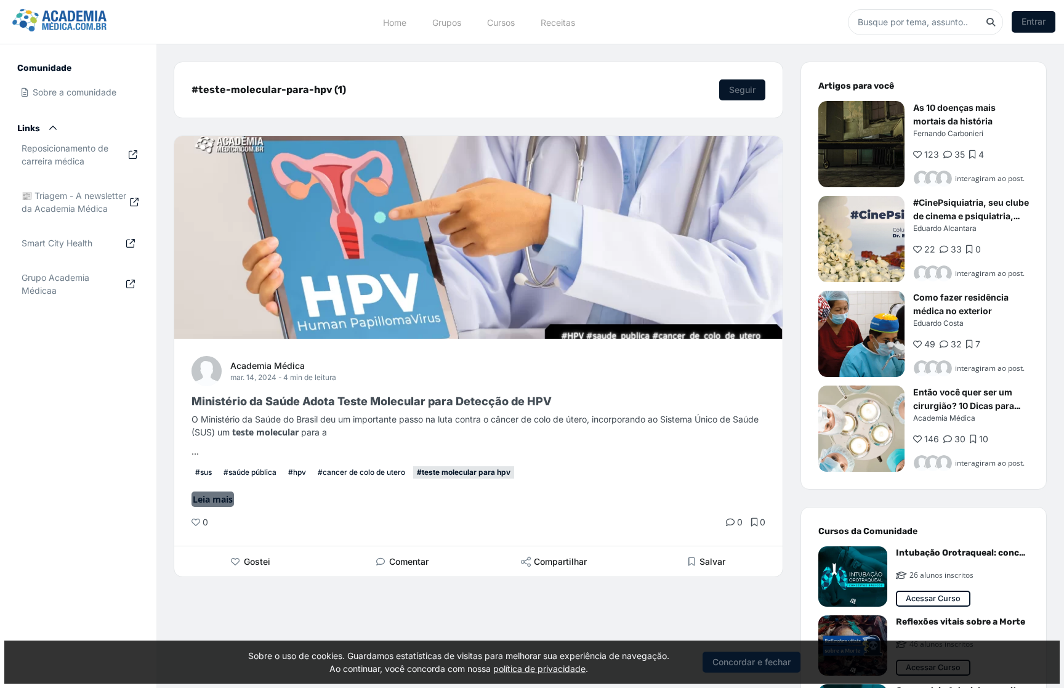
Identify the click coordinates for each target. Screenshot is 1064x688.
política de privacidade (539, 668)
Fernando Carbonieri (948, 133)
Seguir (742, 89)
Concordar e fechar (751, 662)
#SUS (203, 472)
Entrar (1034, 21)
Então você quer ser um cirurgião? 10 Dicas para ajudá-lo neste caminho (963, 405)
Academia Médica (267, 365)
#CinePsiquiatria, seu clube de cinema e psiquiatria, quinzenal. (971, 216)
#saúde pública (250, 472)
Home (394, 22)
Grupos (446, 22)
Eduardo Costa (938, 323)
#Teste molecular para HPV (463, 472)
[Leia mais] (861, 144)
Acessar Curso (933, 598)
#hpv (297, 472)
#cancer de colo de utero (361, 472)
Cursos (501, 22)
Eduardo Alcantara (945, 228)
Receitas (558, 22)
